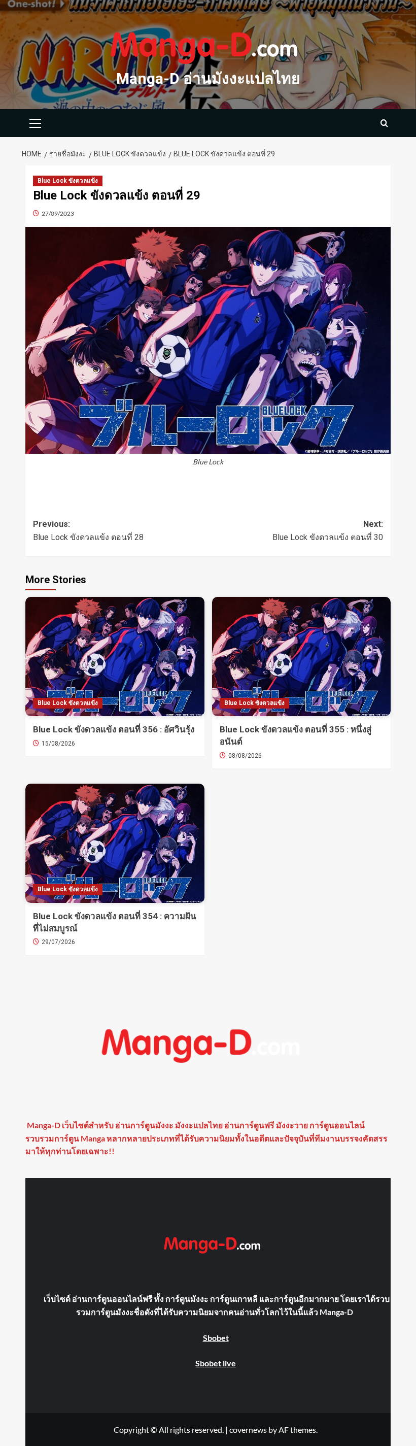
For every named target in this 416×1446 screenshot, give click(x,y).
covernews (248, 1429)
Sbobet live (215, 1363)
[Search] (384, 123)
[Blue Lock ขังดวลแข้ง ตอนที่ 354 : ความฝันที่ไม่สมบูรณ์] (114, 843)
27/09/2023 (58, 213)
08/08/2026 (245, 755)
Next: (327, 530)
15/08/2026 (58, 743)
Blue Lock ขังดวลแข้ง (68, 180)
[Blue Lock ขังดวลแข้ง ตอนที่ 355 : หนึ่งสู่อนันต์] (301, 656)
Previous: (88, 530)
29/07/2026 (58, 942)
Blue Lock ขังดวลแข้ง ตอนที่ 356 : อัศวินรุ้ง (113, 729)
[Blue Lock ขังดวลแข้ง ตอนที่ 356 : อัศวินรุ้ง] (114, 656)
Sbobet (216, 1337)
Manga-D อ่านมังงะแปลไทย (208, 78)
